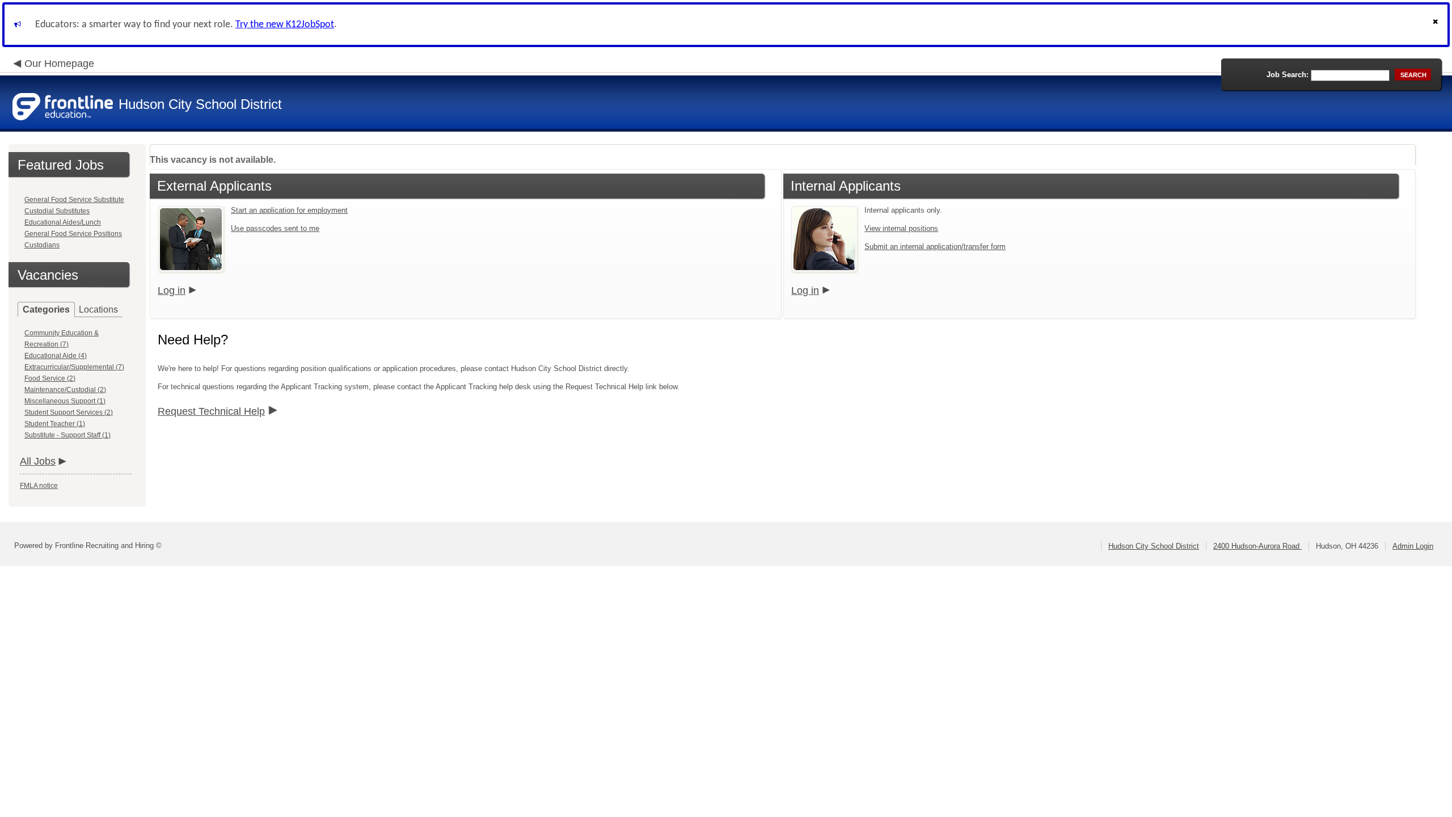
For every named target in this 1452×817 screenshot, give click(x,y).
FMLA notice (39, 486)
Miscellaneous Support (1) (64, 401)
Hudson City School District (1153, 546)
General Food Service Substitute (74, 200)
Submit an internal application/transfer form (935, 246)
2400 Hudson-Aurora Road (1257, 546)
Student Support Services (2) (68, 412)
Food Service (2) (49, 378)
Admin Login (1412, 546)
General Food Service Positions (73, 234)
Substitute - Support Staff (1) (67, 435)
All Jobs (38, 461)
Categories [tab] (46, 309)
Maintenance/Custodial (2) (65, 390)
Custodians (42, 245)
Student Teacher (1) (54, 424)
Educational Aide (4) (55, 356)
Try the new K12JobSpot (284, 24)
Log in (171, 290)
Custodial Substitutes (57, 211)
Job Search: (1288, 74)
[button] (1437, 24)
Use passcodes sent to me (275, 228)
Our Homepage (59, 63)
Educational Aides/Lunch (62, 222)
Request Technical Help (211, 411)
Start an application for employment (289, 210)
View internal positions (901, 228)
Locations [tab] (98, 309)
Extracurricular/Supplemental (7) (74, 367)
